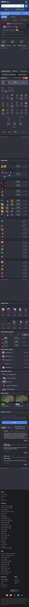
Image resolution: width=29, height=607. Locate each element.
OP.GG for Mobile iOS (6, 555)
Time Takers (4, 535)
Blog (2, 498)
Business (17, 579)
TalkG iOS (3, 570)
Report (25, 440)
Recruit (16, 583)
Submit (14, 422)
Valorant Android (5, 561)
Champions (5, 13)
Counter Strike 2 (5, 527)
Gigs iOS (3, 566)
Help (2, 583)
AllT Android (4, 557)
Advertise (17, 581)
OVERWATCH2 (4, 518)
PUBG (2, 515)
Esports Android (5, 572)
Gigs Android (4, 564)
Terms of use (4, 581)
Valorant (3, 513)
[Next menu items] (21, 13)
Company (3, 496)
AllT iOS (3, 559)
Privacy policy (4, 579)
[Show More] (8, 1)
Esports (3, 544)
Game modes (15, 13)
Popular (3, 427)
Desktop (3, 537)
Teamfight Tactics (5, 507)
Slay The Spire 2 (5, 526)
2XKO (2, 533)
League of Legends (5, 506)
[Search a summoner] (21, 5)
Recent (9, 427)
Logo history (4, 500)
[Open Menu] (26, 1)
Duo (2, 540)
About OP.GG (4, 494)
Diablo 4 (3, 531)
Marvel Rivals (4, 522)
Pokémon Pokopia (5, 520)
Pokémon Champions (6, 511)
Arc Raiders (4, 524)
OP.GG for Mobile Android (7, 553)
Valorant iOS (4, 562)
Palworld (3, 509)
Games (2, 538)
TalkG (2, 542)
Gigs (2, 546)
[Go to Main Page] (3, 1)
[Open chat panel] (28, 25)
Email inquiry (4, 585)
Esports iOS (4, 573)
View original (6, 450)
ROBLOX (3, 516)
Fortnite (3, 529)
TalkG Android (4, 568)
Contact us (3, 586)
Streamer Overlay (5, 547)
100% (5, 17)
